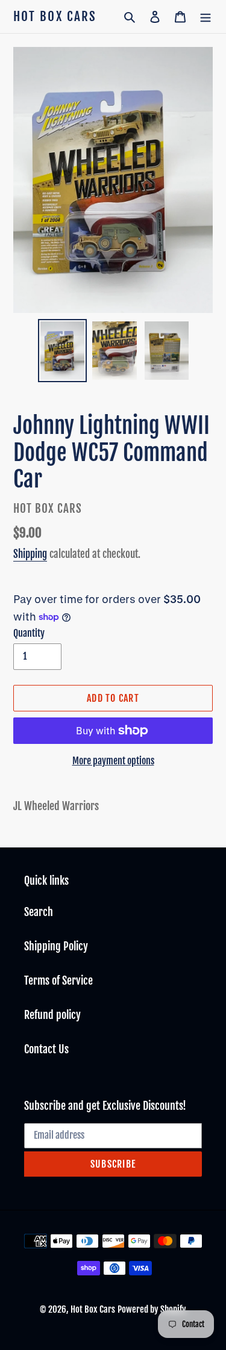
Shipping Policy (56, 946)
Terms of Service (58, 980)
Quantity (29, 633)
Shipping (30, 554)
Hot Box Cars (54, 16)
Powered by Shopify (152, 1309)
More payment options (113, 761)
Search (38, 911)
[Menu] (205, 16)
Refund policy (52, 1014)
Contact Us (46, 1049)
